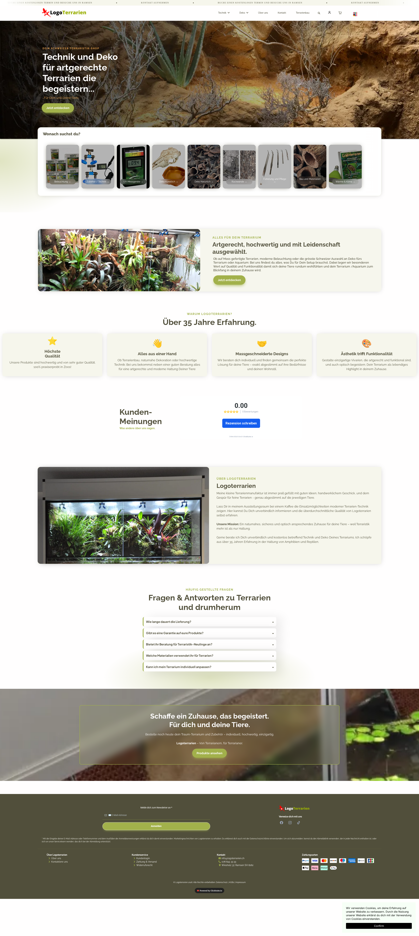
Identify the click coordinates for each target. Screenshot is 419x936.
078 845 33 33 (229, 861)
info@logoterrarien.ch (233, 858)
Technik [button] (222, 12)
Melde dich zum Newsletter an (156, 807)
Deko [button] (242, 12)
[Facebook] (281, 822)
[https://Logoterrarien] (65, 12)
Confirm (379, 925)
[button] (329, 12)
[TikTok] (298, 822)
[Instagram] (290, 822)
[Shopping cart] (340, 12)
